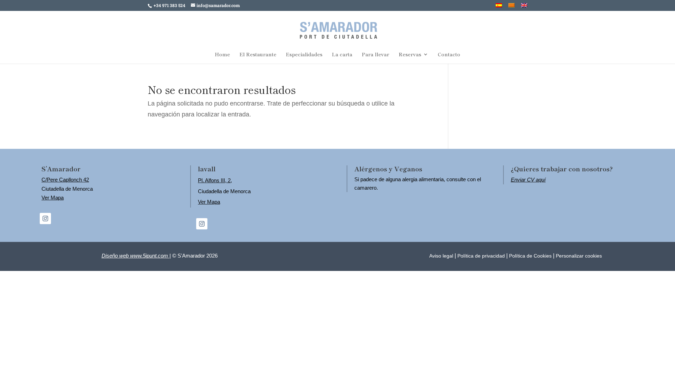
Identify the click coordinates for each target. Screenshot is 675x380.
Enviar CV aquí (528, 180)
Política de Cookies (530, 256)
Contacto (449, 55)
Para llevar (375, 55)
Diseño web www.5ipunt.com (135, 256)
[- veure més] (338, 28)
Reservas (410, 55)
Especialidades (304, 55)
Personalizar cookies (579, 256)
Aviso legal (441, 256)
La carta (342, 55)
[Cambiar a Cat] (511, 7)
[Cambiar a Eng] (524, 7)
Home (222, 55)
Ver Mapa (52, 198)
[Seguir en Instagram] (45, 218)
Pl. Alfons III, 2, (215, 180)
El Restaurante (257, 55)
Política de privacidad (481, 256)
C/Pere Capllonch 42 (65, 180)
